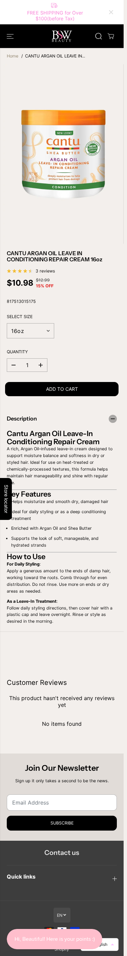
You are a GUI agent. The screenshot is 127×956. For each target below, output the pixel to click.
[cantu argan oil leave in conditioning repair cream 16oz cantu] (63, 154)
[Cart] (111, 36)
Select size (20, 316)
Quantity (17, 351)
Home (12, 55)
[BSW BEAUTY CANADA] (62, 36)
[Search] (98, 36)
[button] (11, 36)
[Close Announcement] (111, 12)
